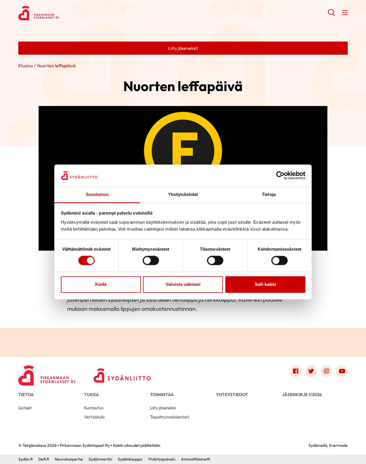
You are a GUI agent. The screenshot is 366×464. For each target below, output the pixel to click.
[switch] (151, 260)
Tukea (91, 394)
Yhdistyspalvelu (161, 459)
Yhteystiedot (232, 394)
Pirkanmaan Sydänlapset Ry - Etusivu (64, 13)
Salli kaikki (265, 284)
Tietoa (26, 394)
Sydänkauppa (130, 459)
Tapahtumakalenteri (169, 417)
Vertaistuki (94, 417)
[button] (331, 14)
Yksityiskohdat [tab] (183, 194)
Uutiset (25, 407)
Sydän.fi (25, 459)
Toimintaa (162, 394)
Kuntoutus (93, 407)
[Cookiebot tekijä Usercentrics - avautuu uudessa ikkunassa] (280, 175)
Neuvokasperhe (69, 459)
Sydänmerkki (100, 459)
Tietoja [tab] (269, 194)
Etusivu (25, 65)
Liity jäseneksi (163, 407)
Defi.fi (43, 459)
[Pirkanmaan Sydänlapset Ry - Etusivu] (46, 372)
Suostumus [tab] (97, 194)
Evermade (338, 445)
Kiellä (100, 284)
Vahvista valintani (183, 284)
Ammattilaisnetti (195, 459)
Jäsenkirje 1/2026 (302, 394)
